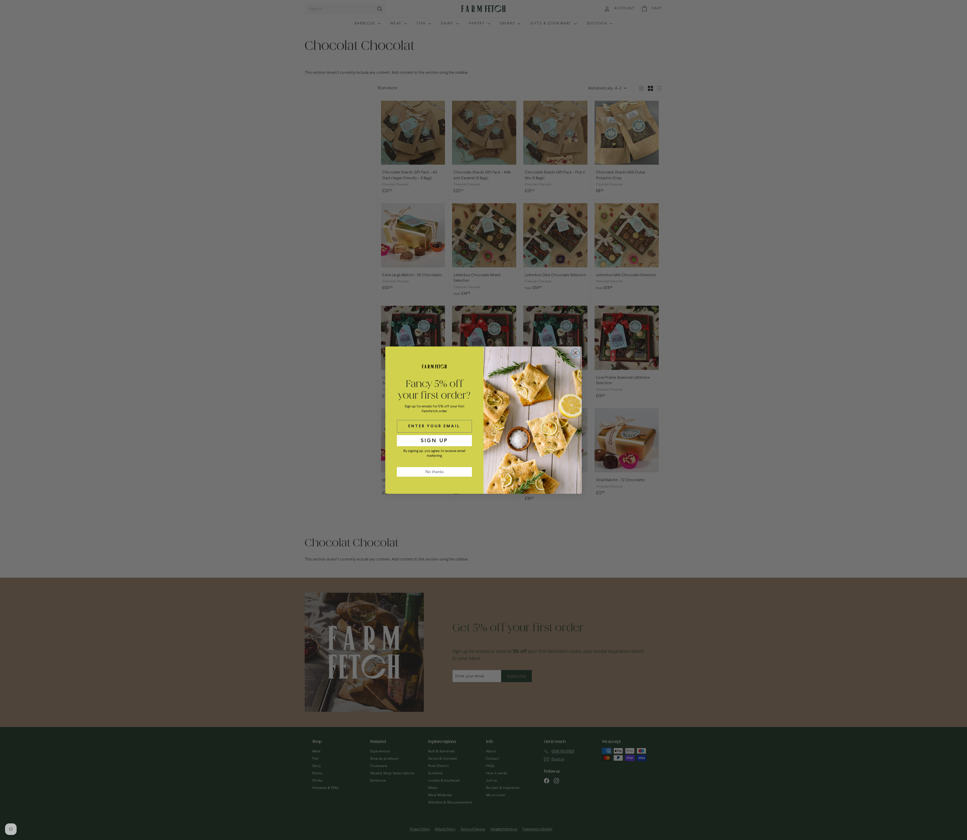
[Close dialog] (575, 352)
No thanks (434, 472)
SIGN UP (434, 440)
